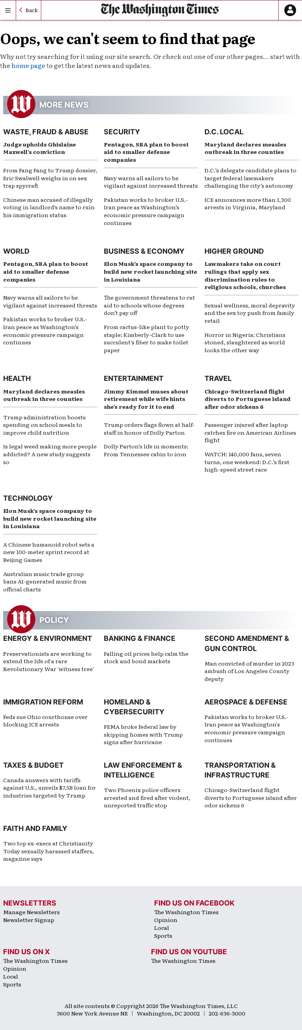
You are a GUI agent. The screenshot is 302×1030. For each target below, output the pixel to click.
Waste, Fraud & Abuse (45, 132)
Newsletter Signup (28, 920)
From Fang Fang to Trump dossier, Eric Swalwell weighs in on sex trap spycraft (50, 177)
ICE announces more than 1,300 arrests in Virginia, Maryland (247, 203)
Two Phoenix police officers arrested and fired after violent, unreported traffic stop (147, 797)
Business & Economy (144, 251)
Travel (218, 378)
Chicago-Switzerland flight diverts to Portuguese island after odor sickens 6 (247, 398)
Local (161, 927)
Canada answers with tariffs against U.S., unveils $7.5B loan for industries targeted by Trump (49, 787)
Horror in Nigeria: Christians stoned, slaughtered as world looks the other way (244, 342)
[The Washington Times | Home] (160, 10)
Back (32, 10)
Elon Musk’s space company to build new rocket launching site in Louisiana (150, 271)
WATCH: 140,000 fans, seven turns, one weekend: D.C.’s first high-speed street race (246, 461)
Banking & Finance (139, 638)
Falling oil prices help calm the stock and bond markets (146, 657)
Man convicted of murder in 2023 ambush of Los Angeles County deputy (249, 670)
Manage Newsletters (31, 912)
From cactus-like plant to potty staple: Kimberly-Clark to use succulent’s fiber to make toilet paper (146, 338)
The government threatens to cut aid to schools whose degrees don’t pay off (149, 305)
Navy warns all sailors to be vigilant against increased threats (151, 182)
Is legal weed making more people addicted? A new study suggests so (50, 453)
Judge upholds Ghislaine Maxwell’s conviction (39, 148)
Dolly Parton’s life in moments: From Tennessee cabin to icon (146, 450)
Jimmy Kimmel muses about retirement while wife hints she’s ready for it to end (146, 398)
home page (28, 65)
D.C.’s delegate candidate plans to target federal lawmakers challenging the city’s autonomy (250, 177)
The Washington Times (186, 912)
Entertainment (134, 378)
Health (17, 378)
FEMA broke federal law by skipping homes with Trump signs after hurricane (143, 734)
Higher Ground (234, 251)
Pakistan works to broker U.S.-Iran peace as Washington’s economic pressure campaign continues (146, 211)
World (16, 251)
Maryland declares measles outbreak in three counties (245, 148)
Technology (28, 498)
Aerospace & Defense (245, 702)
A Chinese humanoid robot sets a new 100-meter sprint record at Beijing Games (48, 551)
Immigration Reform (43, 702)
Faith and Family (35, 828)
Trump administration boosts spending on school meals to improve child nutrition (44, 424)
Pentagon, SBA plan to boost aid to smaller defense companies (146, 151)
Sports (163, 935)
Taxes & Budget (33, 765)
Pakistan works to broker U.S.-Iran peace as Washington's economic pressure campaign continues (246, 728)
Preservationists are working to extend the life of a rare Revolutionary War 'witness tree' (48, 661)
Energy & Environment (47, 638)
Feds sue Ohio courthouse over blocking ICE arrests (45, 720)
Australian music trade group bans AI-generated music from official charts (45, 581)
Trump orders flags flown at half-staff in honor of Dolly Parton (149, 428)
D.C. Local (223, 132)
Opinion (165, 920)
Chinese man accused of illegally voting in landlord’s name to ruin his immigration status (49, 207)
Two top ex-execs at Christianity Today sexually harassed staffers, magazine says (48, 850)
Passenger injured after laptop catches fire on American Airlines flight (250, 432)
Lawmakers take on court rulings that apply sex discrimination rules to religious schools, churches (245, 275)
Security (122, 132)
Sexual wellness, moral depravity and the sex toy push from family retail (249, 312)
